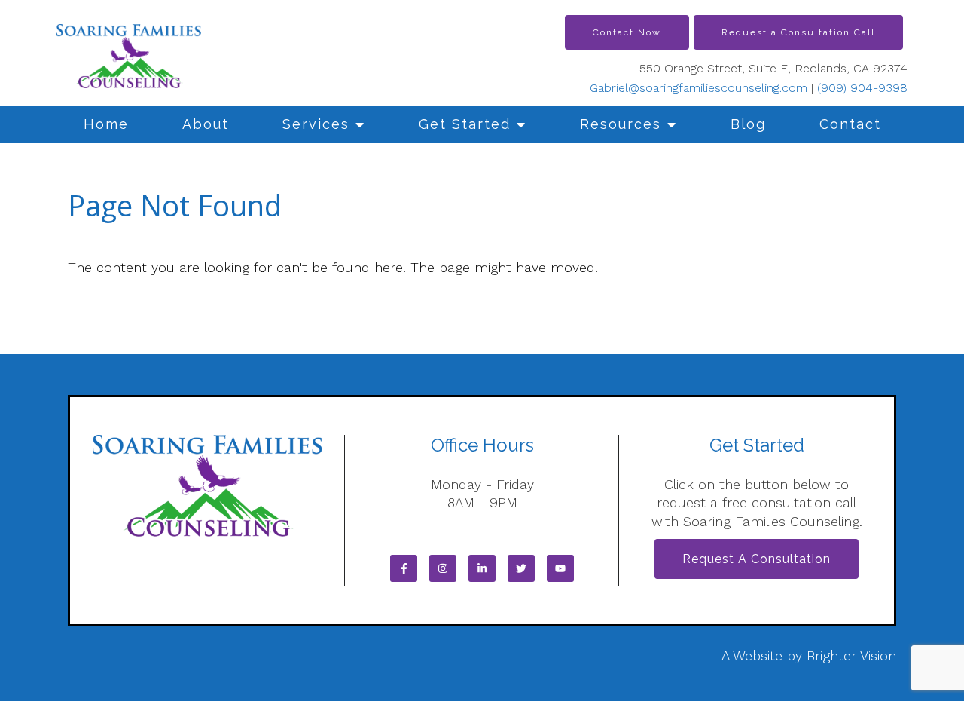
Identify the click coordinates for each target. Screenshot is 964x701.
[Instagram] (442, 568)
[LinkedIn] (482, 568)
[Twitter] (521, 568)
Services (315, 124)
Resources (620, 124)
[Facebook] (403, 568)
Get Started (465, 124)
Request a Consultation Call (798, 32)
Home (106, 124)
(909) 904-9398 (862, 88)
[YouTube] (560, 568)
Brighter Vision (851, 655)
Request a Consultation (756, 559)
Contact (850, 124)
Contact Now (627, 32)
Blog (748, 124)
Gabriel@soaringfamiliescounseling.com (698, 88)
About (205, 124)
